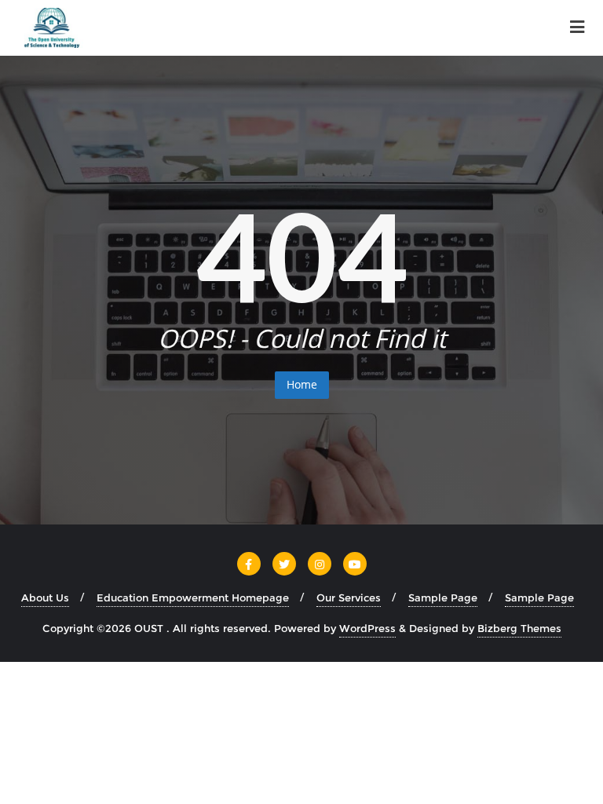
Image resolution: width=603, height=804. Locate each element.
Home (302, 384)
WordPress (367, 628)
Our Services (348, 597)
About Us (45, 597)
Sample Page (442, 597)
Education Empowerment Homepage (193, 597)
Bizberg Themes (519, 628)
